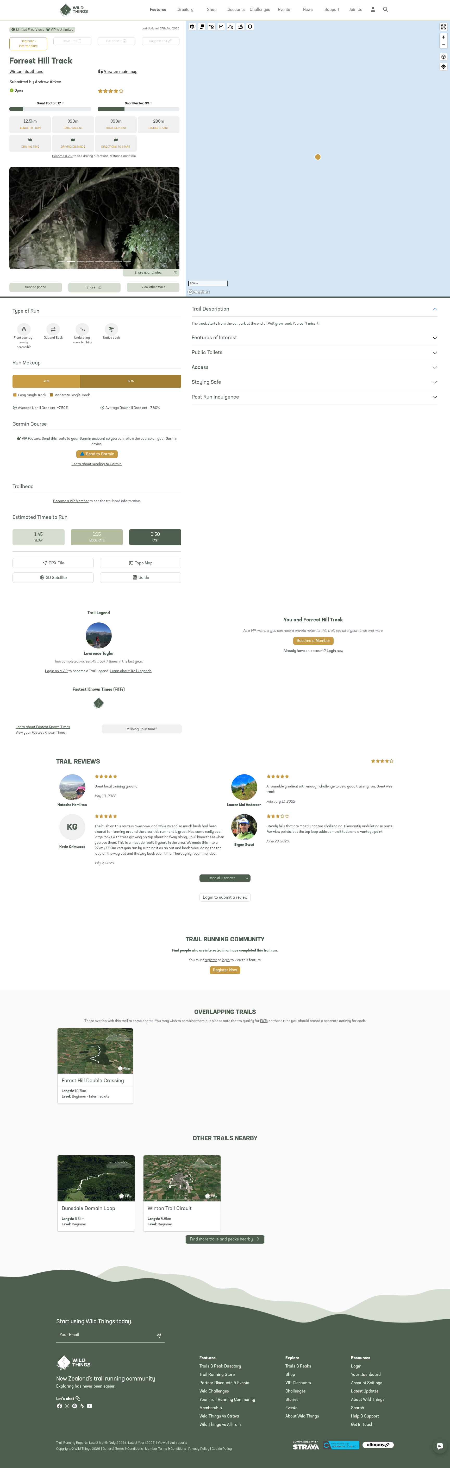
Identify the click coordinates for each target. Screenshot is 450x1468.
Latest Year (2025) (141, 1443)
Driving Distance (73, 147)
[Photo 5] (99, 262)
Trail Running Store (217, 1375)
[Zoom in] (443, 37)
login (226, 960)
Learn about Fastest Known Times (43, 727)
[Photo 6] (109, 262)
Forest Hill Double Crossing (93, 1080)
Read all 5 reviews (222, 878)
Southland (33, 72)
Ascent (73, 128)
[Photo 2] (71, 262)
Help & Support (365, 1416)
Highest (158, 128)
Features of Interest (214, 338)
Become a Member (313, 641)
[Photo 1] (62, 262)
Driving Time (30, 147)
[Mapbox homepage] (198, 292)
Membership (210, 1408)
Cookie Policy (222, 1449)
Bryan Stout (244, 845)
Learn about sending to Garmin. (97, 464)
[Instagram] (67, 1406)
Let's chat (65, 1399)
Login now (335, 651)
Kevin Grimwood (72, 847)
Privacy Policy (198, 1449)
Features (207, 1358)
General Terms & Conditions (123, 1449)
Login (356, 1366)
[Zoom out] (443, 44)
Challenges (295, 1391)
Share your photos (147, 272)
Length (30, 128)
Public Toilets (207, 352)
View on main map (121, 72)
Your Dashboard (366, 1375)
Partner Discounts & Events (224, 1383)
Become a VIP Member (71, 501)
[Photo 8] (127, 262)
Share (91, 287)
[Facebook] (59, 1406)
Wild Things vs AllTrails (220, 1425)
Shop (290, 1375)
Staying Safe (206, 382)
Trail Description (210, 309)
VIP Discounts (298, 1383)
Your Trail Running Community (227, 1400)
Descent (115, 128)
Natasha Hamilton (72, 805)
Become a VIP (62, 156)
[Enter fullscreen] (443, 27)
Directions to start (115, 147)
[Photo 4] (90, 262)
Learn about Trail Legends (131, 671)
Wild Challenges (214, 1391)
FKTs (264, 1021)
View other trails (153, 287)
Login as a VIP (56, 671)
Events (291, 1408)
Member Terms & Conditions (165, 1449)
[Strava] (82, 1406)
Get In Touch (362, 1425)
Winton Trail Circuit (170, 1208)
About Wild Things (302, 1416)
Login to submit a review (225, 898)
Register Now (225, 970)
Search (357, 1408)
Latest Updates (365, 1391)
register (211, 960)
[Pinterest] (74, 1406)
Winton (15, 72)
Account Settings (366, 1383)
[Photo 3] (80, 262)
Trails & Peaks (298, 1366)
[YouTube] (89, 1406)
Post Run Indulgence (215, 397)
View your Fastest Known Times (41, 733)
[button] (158, 10)
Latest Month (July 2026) (107, 1443)
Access (200, 367)
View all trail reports (172, 1443)
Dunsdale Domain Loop (88, 1208)
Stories (291, 1400)
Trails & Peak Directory (220, 1366)
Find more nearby (221, 1239)
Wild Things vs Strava (219, 1416)
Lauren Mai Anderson (244, 805)
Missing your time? (142, 729)
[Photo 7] (118, 262)
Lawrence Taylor (99, 654)
